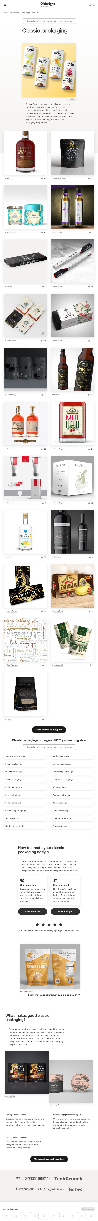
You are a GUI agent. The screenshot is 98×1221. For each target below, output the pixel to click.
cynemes (9, 286)
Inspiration (14, 13)
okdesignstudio (59, 665)
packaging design (34, 122)
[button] (94, 1205)
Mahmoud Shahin (60, 178)
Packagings (25, 13)
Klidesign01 (55, 1105)
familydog (57, 557)
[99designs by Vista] (48, 4)
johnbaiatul (11, 1096)
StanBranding (58, 286)
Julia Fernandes (12, 665)
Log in (91, 5)
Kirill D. (10, 178)
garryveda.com (12, 611)
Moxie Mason (71, 99)
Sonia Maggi (58, 449)
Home (6, 13)
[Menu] (5, 4)
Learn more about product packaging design (52, 994)
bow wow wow (11, 232)
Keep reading (38, 1125)
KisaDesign (58, 232)
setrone (9, 557)
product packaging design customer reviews (59, 930)
